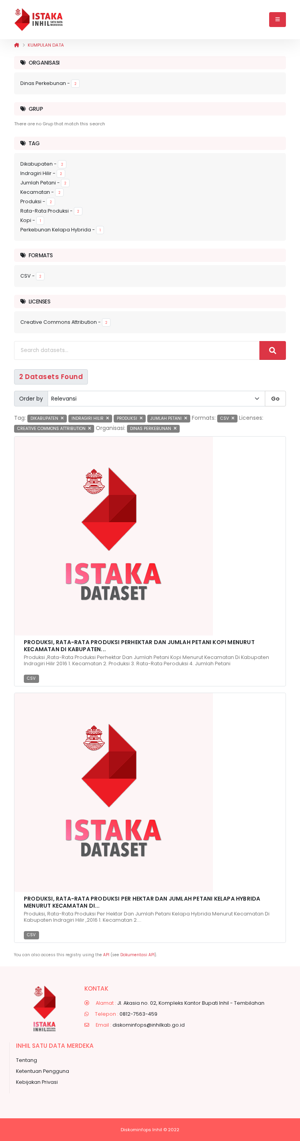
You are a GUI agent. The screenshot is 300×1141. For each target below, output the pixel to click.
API (106, 954)
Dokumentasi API (137, 954)
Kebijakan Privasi (37, 1082)
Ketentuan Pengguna (42, 1071)
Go (275, 399)
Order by (31, 399)
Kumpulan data (46, 45)
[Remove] (62, 418)
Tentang (26, 1060)
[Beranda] (16, 45)
